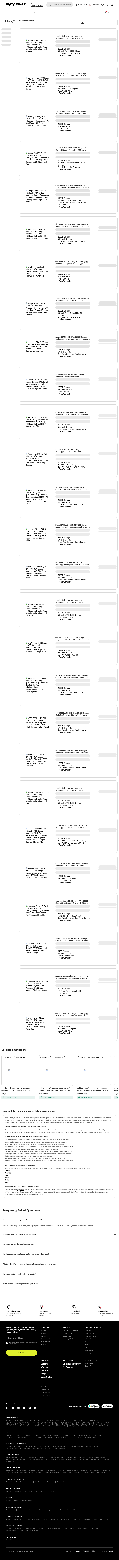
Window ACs (67, 1422)
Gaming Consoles (92, 1446)
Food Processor (72, 1471)
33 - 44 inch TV (37, 1437)
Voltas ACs (19, 1420)
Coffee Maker (50, 1471)
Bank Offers (88, 1366)
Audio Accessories (77, 1446)
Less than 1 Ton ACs (82, 1422)
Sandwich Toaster (88, 1472)
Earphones (50, 1482)
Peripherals (77, 1519)
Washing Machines (47, 1339)
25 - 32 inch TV (23, 1437)
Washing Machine (90, 1353)
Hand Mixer (106, 1471)
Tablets (8, 1501)
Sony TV (46, 1435)
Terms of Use (45, 1390)
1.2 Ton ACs (106, 1422)
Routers (36, 1530)
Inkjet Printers (82, 1529)
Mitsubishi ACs (71, 1420)
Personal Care (78, 12)
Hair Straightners (41, 1491)
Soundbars (26, 1448)
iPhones (21, 1510)
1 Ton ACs (95, 1422)
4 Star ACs (94, 1424)
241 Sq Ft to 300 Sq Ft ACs (100, 1426)
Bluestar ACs (48, 1420)
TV (86, 1347)
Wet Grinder (101, 1472)
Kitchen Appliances (59, 12)
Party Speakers (45, 1342)
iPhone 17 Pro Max (91, 1336)
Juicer (14, 1472)
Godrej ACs (59, 1420)
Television (44, 1330)
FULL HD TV (92, 1435)
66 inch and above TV (92, 1437)
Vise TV (19, 1435)
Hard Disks (104, 1519)
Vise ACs (9, 1420)
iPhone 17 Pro (89, 1333)
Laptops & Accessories (37, 12)
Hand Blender (94, 1471)
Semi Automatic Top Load (97, 1458)
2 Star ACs (74, 1424)
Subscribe (21, 1353)
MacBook (18, 1529)
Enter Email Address (15, 1338)
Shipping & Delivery (72, 1364)
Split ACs (57, 1422)
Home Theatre (37, 1448)
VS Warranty (67, 1336)
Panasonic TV (57, 1435)
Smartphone (45, 1333)
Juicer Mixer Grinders (26, 1472)
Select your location (37, 6)
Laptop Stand (66, 1519)
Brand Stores (100, 12)
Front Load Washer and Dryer (38, 1459)
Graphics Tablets (26, 1501)
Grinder (38, 1472)
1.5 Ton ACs (10, 1424)
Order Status (46, 1377)
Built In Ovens (21, 1471)
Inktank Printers (11, 1530)
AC (86, 1342)
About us (45, 1361)
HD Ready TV (18, 1446)
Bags (45, 1519)
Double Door (95, 1459)
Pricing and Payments (92, 1360)
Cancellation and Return (70, 1330)
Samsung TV (29, 1435)
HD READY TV (10, 1437)
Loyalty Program (68, 1333)
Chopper (41, 1471)
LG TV (38, 1435)
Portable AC (43, 1458)
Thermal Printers (25, 1530)
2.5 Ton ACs (54, 1424)
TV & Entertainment (69, 12)
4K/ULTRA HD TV (79, 1435)
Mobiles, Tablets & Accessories (23, 12)
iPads (16, 1501)
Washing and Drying (57, 1458)
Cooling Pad (54, 1519)
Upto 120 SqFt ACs (38, 1426)
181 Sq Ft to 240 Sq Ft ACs (78, 1426)
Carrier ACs (83, 1420)
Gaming (43, 1344)
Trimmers (9, 1491)
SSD (95, 1519)
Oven (64, 1472)
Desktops (41, 1529)
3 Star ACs (84, 1424)
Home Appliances (48, 12)
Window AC (32, 1458)
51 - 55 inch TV (63, 1437)
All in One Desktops (54, 1529)
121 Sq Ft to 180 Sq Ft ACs (57, 1426)
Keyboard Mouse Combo (32, 1519)
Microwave (56, 1472)
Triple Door (106, 1459)
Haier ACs (35, 1422)
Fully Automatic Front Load (15, 1459)
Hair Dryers (53, 1491)
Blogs (43, 1374)
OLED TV (68, 1435)
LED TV (8, 1446)
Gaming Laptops (29, 1529)
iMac (65, 1529)
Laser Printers (94, 1529)
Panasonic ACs (11, 1422)
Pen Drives (87, 1519)
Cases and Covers (73, 1510)
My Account (68, 1367)
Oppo (6, 1182)
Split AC (22, 1458)
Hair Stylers (28, 1491)
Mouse (8, 1519)
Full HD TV (48, 1446)
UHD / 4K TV (37, 1446)
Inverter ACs (24, 1426)
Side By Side (10, 1461)
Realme (7, 1180)
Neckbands (28, 1482)
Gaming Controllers (12, 1448)
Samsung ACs (24, 1422)
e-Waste (44, 1367)
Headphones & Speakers (89, 12)
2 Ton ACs (31, 1424)
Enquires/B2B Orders (69, 1339)
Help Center (95, 4)
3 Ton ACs (64, 1424)
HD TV (101, 1435)
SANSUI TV (9, 1435)
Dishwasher (61, 1459)
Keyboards (17, 1519)
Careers (44, 1364)
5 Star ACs (105, 1424)
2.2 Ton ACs (42, 1424)
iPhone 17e (88, 1339)
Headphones (39, 1482)
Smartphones (10, 1510)
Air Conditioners (10, 12)
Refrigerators (72, 1459)
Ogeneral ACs (46, 1422)
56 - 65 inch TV (77, 1437)
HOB (7, 1472)
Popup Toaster (74, 1472)
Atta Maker (9, 1471)
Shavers (18, 1491)
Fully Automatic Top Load (76, 1458)
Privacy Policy (45, 1395)
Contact (44, 1370)
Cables (41, 1510)
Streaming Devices (61, 1446)
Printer (72, 1529)
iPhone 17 (88, 1330)
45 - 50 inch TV (50, 1437)
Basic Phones (31, 1510)
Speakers (48, 1448)
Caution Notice (45, 1392)
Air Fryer (84, 1471)
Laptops (43, 1336)
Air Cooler (88, 1344)
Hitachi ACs (94, 1420)
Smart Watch (10, 1540)
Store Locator (82, 4)
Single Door (84, 1459)
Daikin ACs (29, 1420)
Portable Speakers (63, 1482)
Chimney (32, 1471)
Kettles (47, 1472)
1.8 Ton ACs (21, 1424)
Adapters (49, 1510)
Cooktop (61, 1471)
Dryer (52, 1459)
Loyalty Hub (110, 12)
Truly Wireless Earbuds (13, 1482)
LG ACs (38, 1420)
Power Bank (60, 1510)
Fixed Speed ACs (11, 1426)
